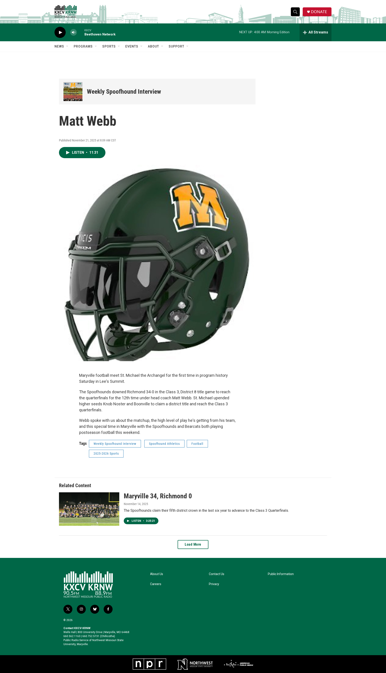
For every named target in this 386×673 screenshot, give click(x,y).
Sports (109, 46)
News (59, 46)
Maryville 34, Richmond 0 (158, 496)
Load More (193, 544)
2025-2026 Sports (106, 453)
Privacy (214, 584)
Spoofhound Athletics (164, 443)
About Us (156, 574)
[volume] (73, 32)
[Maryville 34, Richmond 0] (89, 509)
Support (176, 46)
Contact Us (216, 574)
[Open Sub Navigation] (67, 46)
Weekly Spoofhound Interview (124, 91)
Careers (155, 584)
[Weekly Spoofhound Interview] (72, 91)
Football (197, 443)
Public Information (281, 574)
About (153, 46)
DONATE (319, 11)
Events (131, 46)
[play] (60, 32)
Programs (83, 46)
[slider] (80, 32)
